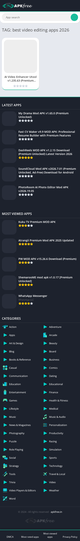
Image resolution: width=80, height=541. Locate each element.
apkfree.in (56, 512)
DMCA (10, 536)
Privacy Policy (70, 536)
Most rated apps (30, 536)
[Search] (74, 17)
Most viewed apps (50, 535)
